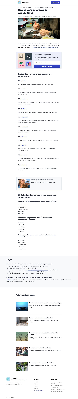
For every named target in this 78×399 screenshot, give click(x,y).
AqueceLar (24, 127)
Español (36, 384)
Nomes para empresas (27, 7)
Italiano (36, 386)
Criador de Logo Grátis (43, 55)
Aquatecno (24, 99)
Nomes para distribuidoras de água (42, 180)
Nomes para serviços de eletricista (41, 363)
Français (36, 388)
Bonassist (24, 155)
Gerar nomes (55, 2)
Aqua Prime (24, 117)
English (36, 382)
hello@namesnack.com (57, 385)
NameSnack (10, 279)
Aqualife (23, 81)
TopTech (23, 145)
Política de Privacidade (56, 391)
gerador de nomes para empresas (37, 270)
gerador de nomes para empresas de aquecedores (45, 47)
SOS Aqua (23, 137)
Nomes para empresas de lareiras (41, 318)
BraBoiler (24, 109)
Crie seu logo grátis (47, 66)
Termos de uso (54, 387)
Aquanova (23, 165)
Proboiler (24, 89)
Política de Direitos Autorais (58, 389)
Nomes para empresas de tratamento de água (45, 303)
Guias (19, 7)
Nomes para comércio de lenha (40, 348)
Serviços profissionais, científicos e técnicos (44, 7)
